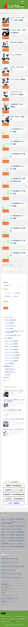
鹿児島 (16, 577)
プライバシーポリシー (6, 595)
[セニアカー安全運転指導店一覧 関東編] (5, 413)
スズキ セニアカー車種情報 (11, 341)
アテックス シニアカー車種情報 (12, 355)
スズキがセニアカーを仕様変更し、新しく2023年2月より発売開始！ (14, 400)
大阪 (2, 569)
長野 (14, 566)
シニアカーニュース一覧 (6, 549)
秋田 (13, 558)
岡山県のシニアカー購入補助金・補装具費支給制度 (12, 540)
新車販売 (7, 296)
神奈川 (4, 562)
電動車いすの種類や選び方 (11, 320)
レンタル (7, 293)
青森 (5, 558)
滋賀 (9, 569)
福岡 (2, 577)
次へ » (21, 269)
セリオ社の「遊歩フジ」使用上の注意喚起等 (11, 529)
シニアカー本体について (10, 325)
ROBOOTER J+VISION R (17, 42)
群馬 (17, 562)
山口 (12, 573)
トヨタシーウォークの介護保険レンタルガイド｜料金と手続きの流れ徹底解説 (13, 522)
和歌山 (14, 569)
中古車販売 (17, 293)
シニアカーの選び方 (9, 328)
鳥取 (7, 573)
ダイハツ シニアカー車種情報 (12, 352)
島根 (9, 573)
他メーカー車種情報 (9, 363)
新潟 (2, 566)
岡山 (2, 573)
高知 (21, 573)
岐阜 (19, 566)
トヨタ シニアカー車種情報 (11, 343)
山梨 (12, 566)
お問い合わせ (6, 377)
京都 (4, 569)
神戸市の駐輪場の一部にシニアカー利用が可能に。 (12, 543)
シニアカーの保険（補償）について (13, 335)
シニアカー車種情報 (7, 338)
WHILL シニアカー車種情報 (11, 346)
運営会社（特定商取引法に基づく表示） (10, 598)
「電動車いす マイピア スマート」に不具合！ (13, 390)
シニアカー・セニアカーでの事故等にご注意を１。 (13, 419)
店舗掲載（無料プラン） (10, 369)
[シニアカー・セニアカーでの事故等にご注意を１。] (5, 424)
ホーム (4, 380)
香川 (16, 573)
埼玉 (10, 562)
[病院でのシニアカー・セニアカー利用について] (5, 433)
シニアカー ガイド (7, 317)
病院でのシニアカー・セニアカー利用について (13, 429)
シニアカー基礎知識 (9, 322)
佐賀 (4, 577)
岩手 (8, 558)
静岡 (21, 566)
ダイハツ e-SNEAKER (16, 54)
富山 (4, 566)
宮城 (10, 558)
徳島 (14, 573)
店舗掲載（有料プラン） (10, 371)
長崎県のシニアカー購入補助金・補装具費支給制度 (12, 526)
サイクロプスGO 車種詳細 (17, 79)
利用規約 (3, 593)
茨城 (13, 562)
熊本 (9, 577)
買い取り (16, 296)
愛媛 (19, 573)
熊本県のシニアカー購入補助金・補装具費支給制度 (12, 519)
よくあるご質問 (6, 374)
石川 (7, 566)
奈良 (12, 569)
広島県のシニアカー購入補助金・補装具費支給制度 (12, 537)
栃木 (15, 562)
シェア (16, 612)
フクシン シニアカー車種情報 (12, 357)
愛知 (16, 566)
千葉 (8, 562)
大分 (12, 577)
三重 (23, 566)
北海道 (2, 558)
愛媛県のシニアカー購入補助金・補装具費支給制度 (12, 534)
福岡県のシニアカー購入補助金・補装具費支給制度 (12, 531)
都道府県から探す (5, 601)
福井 (9, 566)
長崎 (7, 577)
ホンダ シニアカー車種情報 (11, 360)
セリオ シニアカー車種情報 (11, 349)
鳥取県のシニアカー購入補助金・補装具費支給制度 (12, 546)
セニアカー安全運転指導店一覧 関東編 (12, 410)
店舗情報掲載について (8, 366)
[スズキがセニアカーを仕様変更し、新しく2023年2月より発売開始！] (5, 404)
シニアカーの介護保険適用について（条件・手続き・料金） (14, 332)
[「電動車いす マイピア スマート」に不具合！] (5, 394)
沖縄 (20, 577)
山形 (15, 558)
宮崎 (14, 577)
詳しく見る (5, 25)
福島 (17, 558)
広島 (4, 573)
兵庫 (7, 569)
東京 (2, 562)
